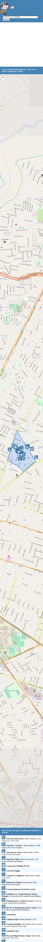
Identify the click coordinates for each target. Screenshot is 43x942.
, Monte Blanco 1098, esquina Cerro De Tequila (20, 853)
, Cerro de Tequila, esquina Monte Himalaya (21, 902)
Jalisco (20, 71)
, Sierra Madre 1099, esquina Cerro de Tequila (19, 883)
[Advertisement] (21, 44)
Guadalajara (12, 71)
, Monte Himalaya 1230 (21, 919)
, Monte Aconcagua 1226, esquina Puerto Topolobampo (20, 860)
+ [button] (3, 77)
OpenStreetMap (24, 827)
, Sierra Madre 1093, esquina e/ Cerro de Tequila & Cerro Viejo (22, 925)
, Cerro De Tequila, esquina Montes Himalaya (21, 909)
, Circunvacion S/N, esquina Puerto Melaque (21, 895)
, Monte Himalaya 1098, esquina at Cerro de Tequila (21, 847)
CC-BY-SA (39, 827)
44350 (4, 71)
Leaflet (10, 827)
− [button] (3, 80)
